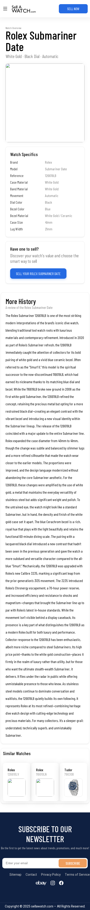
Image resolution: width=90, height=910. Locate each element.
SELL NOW (73, 8)
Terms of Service (77, 874)
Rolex (11, 770)
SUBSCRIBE (73, 863)
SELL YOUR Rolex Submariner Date (38, 273)
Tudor (68, 770)
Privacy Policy (51, 874)
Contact (31, 874)
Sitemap (15, 874)
